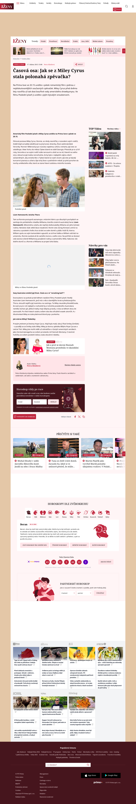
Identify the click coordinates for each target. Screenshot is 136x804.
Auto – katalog (114, 752)
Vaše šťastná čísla (66, 557)
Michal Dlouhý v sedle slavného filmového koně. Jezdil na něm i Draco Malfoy (29, 463)
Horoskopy (58, 3)
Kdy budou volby (88, 752)
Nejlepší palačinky (62, 757)
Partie (74, 752)
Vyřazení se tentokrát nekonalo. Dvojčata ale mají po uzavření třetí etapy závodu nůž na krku (113, 272)
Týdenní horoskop (59, 545)
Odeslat (53, 402)
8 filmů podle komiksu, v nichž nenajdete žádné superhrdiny (24, 721)
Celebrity (32, 3)
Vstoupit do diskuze (26, 417)
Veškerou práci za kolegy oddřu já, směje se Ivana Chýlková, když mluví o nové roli (53, 673)
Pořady (105, 3)
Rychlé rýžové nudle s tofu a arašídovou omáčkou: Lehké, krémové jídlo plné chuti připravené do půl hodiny (110, 684)
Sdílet (80, 65)
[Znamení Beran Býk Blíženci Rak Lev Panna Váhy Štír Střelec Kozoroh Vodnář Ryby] (40, 401)
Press (41, 777)
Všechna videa (113, 129)
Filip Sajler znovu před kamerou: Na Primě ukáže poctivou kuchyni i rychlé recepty (112, 262)
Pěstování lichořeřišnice (83, 755)
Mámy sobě (115, 3)
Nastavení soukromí (46, 797)
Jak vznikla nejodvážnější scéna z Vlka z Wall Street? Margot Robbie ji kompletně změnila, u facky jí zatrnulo (25, 734)
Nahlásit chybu (20, 797)
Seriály (48, 3)
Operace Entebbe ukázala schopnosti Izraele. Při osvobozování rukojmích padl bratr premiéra (81, 674)
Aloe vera (70, 755)
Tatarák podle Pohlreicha (57, 755)
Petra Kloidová (49, 64)
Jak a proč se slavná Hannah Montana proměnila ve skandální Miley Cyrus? (62, 348)
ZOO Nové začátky (102, 752)
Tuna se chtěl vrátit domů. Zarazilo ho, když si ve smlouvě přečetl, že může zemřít (63, 465)
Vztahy (41, 3)
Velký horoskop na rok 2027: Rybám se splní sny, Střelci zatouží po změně (73, 51)
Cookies (18, 790)
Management (44, 774)
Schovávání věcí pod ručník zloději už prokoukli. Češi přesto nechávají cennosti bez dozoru (26, 683)
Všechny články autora (73, 365)
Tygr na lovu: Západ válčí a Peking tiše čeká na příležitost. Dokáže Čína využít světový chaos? (25, 662)
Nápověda (43, 790)
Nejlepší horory (46, 752)
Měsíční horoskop (79, 545)
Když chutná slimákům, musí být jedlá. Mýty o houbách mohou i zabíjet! (81, 733)
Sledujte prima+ (70, 3)
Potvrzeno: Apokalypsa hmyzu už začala (81, 661)
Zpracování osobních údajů (49, 787)
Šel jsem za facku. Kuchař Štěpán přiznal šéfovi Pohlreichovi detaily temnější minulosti (53, 683)
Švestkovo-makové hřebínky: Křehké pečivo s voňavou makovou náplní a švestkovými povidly (109, 673)
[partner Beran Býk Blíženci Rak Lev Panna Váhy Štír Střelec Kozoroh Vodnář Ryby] (84, 593)
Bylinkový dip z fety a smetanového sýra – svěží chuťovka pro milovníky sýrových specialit (110, 662)
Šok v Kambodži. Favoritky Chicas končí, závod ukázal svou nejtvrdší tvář (112, 282)
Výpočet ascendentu (99, 755)
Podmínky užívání (21, 787)
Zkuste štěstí (106, 562)
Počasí (79, 752)
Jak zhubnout (21, 752)
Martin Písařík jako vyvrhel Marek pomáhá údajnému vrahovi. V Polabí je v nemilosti (96, 465)
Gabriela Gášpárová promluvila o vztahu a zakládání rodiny (113, 175)
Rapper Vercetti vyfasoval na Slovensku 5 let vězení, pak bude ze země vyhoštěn (54, 722)
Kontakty (43, 784)
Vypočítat (100, 593)
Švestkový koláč (74, 757)
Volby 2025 (34, 755)
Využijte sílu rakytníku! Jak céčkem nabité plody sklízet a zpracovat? (82, 711)
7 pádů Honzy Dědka (22, 755)
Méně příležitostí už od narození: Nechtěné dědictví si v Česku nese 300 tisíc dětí (36, 52)
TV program (57, 752)
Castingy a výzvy (45, 780)
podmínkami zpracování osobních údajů (47, 407)
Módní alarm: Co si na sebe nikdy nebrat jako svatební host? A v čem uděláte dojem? (111, 52)
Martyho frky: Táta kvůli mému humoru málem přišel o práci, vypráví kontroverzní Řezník (52, 712)
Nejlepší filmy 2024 (33, 752)
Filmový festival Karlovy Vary (90, 3)
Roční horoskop (98, 545)
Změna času (66, 752)
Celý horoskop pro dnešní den (35, 545)
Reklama (18, 780)
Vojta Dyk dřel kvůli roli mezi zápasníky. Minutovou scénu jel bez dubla (113, 252)
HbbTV (17, 784)
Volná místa (19, 777)
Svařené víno (43, 755)
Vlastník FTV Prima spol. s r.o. (25, 794)
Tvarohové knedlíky (114, 755)
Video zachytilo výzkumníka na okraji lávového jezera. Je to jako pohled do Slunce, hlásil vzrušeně (81, 683)
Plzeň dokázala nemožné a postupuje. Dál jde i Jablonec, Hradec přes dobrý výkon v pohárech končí (24, 674)
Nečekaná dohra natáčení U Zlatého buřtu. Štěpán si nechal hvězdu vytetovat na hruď (52, 662)
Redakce (42, 794)
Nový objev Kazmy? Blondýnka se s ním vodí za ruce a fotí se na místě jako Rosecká (54, 733)
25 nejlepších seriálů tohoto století (26, 710)
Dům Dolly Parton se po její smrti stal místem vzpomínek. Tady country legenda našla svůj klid (81, 722)
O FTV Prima (19, 774)
